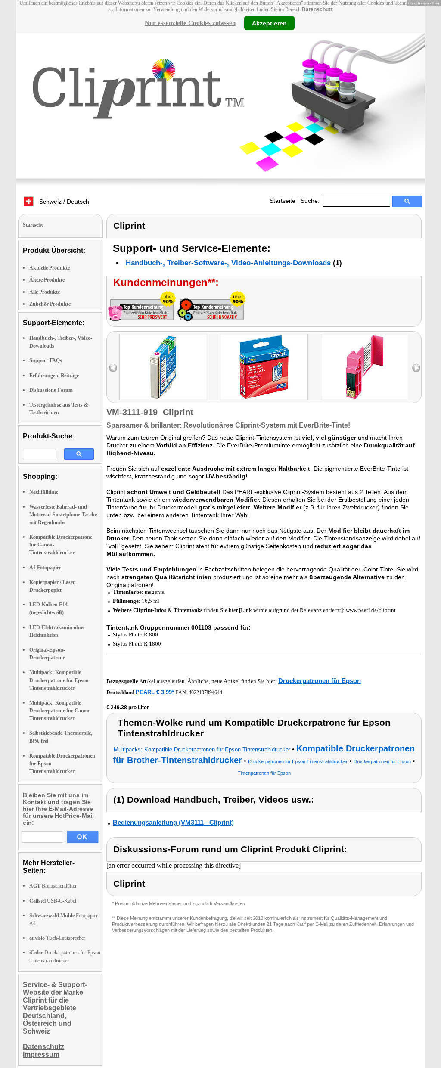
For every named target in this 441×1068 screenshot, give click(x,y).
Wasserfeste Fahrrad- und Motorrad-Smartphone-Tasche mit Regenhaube (63, 514)
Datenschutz (317, 9)
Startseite (282, 200)
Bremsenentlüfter (53, 886)
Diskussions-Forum (51, 390)
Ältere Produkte (47, 280)
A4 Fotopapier (45, 568)
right (416, 368)
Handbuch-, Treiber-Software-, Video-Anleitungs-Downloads (228, 263)
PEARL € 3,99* (155, 692)
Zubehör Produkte (50, 304)
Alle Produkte (44, 292)
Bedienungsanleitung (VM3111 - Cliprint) (173, 822)
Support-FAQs (45, 360)
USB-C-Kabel (52, 901)
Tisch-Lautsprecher (57, 938)
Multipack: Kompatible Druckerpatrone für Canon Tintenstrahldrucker (59, 710)
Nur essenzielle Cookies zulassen (190, 22)
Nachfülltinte (43, 492)
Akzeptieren (269, 22)
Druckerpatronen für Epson (319, 680)
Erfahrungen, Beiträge (54, 376)
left (113, 368)
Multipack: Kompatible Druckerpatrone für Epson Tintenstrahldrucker (59, 680)
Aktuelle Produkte (49, 268)
